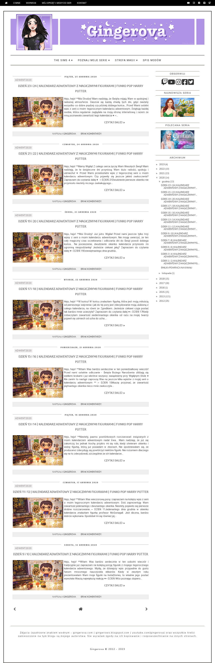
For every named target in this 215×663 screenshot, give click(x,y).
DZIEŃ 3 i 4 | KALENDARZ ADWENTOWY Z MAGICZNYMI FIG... (180, 255)
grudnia (166, 181)
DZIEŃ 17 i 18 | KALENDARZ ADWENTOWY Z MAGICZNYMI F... (179, 207)
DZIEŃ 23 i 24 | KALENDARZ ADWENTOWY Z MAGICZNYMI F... (179, 187)
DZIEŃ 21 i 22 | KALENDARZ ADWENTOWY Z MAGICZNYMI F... (179, 193)
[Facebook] (199, 3)
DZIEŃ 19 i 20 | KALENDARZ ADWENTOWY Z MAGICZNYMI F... (179, 200)
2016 (162, 287)
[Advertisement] (169, 358)
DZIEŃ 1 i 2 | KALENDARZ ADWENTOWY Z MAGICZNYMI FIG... (180, 262)
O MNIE (16, 3)
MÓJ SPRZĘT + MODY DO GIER (56, 3)
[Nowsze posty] (15, 609)
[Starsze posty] (146, 609)
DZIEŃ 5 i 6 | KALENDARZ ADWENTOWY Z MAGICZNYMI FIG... (180, 248)
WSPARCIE (31, 3)
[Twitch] (209, 3)
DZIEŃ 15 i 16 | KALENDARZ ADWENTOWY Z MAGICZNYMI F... (179, 214)
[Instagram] (194, 3)
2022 (162, 168)
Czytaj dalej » (114, 123)
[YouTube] (188, 3)
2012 (162, 301)
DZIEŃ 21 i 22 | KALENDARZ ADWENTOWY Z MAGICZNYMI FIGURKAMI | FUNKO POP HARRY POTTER (80, 156)
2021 (162, 173)
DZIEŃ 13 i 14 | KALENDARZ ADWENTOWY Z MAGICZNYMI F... (179, 221)
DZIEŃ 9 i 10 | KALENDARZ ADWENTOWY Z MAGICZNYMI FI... (179, 235)
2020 (162, 177)
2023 (162, 164)
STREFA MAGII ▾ (126, 60)
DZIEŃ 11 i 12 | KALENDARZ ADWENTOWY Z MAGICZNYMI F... (179, 228)
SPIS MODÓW (152, 60)
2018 (162, 278)
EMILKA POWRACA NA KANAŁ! (176, 267)
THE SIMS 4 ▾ (63, 60)
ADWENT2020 (23, 80)
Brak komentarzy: (91, 133)
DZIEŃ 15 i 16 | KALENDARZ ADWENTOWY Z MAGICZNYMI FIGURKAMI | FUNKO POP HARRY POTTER (80, 359)
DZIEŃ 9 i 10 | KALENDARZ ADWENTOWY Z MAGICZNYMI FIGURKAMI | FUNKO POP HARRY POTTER (80, 554)
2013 (162, 296)
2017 (162, 283)
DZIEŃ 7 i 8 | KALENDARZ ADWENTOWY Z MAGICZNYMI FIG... (180, 242)
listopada (167, 273)
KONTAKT (82, 3)
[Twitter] (204, 3)
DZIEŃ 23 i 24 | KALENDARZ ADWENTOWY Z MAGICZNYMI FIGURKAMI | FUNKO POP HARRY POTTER (80, 89)
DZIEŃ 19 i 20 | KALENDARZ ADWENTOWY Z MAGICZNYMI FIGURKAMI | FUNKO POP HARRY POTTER (80, 224)
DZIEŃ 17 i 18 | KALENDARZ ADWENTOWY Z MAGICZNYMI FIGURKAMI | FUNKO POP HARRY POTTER (81, 292)
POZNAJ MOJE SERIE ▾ (94, 60)
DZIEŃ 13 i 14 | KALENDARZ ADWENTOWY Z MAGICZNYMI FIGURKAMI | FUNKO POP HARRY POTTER (80, 427)
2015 (162, 292)
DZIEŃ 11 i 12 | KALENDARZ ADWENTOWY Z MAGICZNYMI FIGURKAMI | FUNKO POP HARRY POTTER (80, 492)
